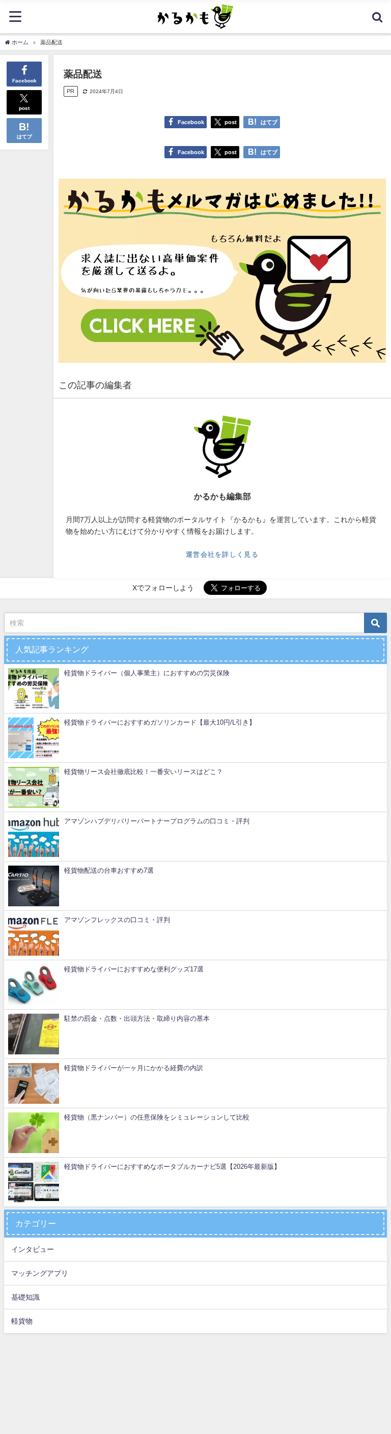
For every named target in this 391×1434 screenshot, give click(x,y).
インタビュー (32, 1249)
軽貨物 (22, 1321)
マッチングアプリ (39, 1273)
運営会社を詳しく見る (222, 554)
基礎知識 (25, 1297)
